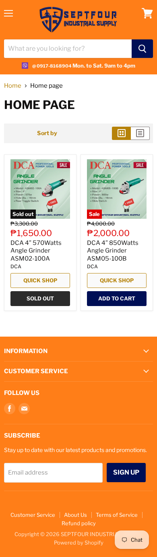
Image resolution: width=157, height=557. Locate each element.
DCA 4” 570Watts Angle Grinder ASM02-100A (36, 250)
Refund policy (79, 523)
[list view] (140, 133)
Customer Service (32, 515)
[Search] (142, 48)
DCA (15, 266)
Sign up (126, 472)
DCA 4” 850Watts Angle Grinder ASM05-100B (112, 250)
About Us (75, 515)
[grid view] (121, 133)
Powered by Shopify (78, 542)
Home (12, 85)
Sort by (47, 133)
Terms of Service (117, 515)
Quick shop (40, 280)
